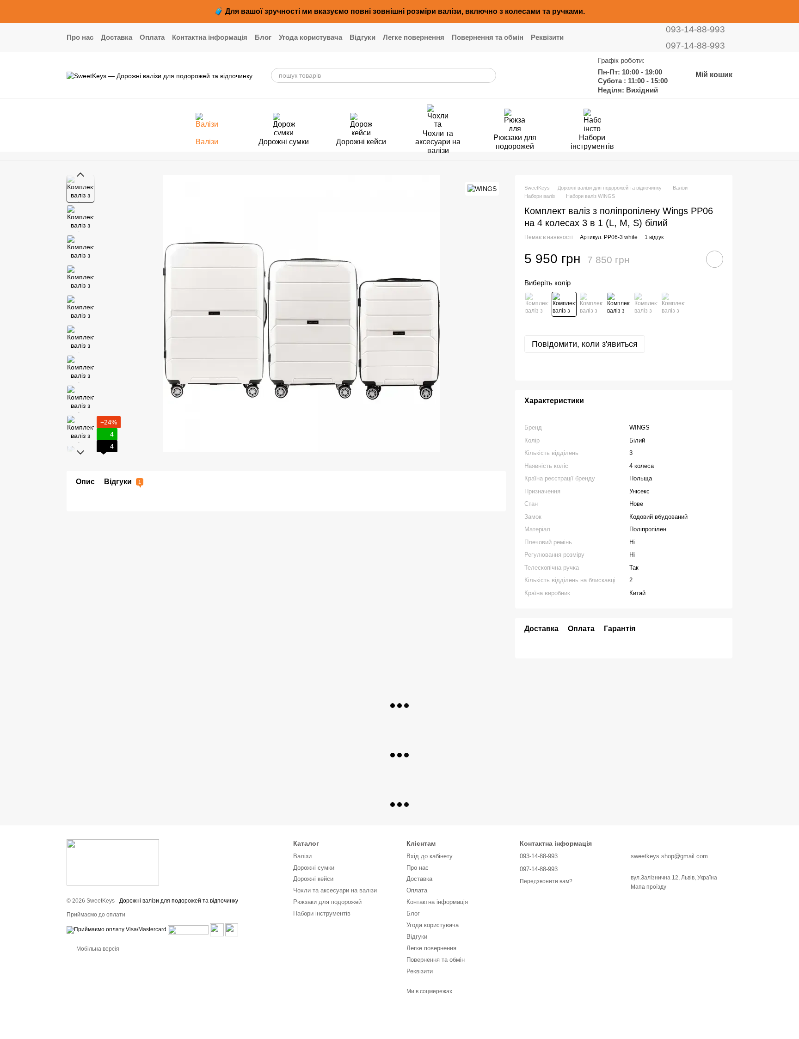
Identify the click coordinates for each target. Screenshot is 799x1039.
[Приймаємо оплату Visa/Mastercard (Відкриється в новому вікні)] (116, 929)
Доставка (116, 37)
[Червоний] (645, 304)
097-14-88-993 (695, 45)
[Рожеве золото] (618, 304)
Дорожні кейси (361, 142)
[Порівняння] (546, 75)
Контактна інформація (209, 37)
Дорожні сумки (283, 142)
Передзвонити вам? (546, 881)
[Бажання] (570, 75)
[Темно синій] (536, 304)
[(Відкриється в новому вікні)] (217, 929)
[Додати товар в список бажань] (714, 259)
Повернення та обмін (487, 37)
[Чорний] (591, 304)
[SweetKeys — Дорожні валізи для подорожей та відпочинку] (113, 862)
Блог (263, 37)
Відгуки (362, 37)
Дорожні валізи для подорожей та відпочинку (178, 901)
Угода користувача (310, 37)
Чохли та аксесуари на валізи (438, 141)
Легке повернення (413, 37)
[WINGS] (482, 188)
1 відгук (654, 237)
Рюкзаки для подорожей (514, 142)
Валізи (207, 142)
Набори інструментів (592, 142)
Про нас (80, 37)
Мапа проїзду (648, 887)
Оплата (152, 37)
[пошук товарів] (488, 75)
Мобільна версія (97, 949)
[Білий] (564, 304)
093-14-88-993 (695, 29)
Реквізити (547, 37)
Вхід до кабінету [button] (429, 856)
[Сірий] (673, 304)
